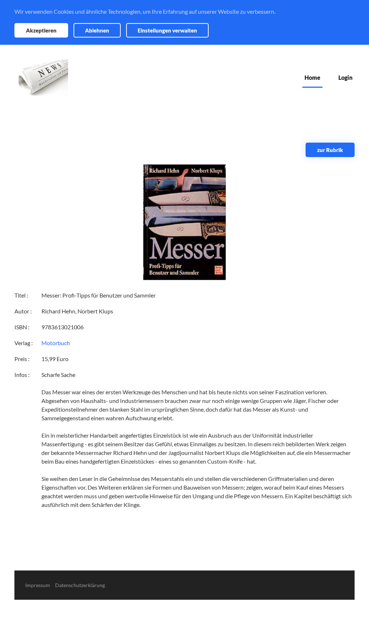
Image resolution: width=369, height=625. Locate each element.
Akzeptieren (41, 30)
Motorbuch (55, 342)
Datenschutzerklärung (80, 585)
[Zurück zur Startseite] (41, 77)
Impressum (37, 585)
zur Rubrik (330, 150)
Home (312, 77)
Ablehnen (97, 30)
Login (345, 77)
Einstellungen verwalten (167, 30)
